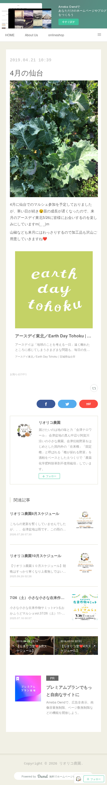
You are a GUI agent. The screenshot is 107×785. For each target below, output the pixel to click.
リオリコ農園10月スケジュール (35, 555)
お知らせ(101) (18, 374)
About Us (31, 35)
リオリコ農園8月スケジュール (34, 513)
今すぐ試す (68, 22)
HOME (10, 35)
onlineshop (56, 35)
